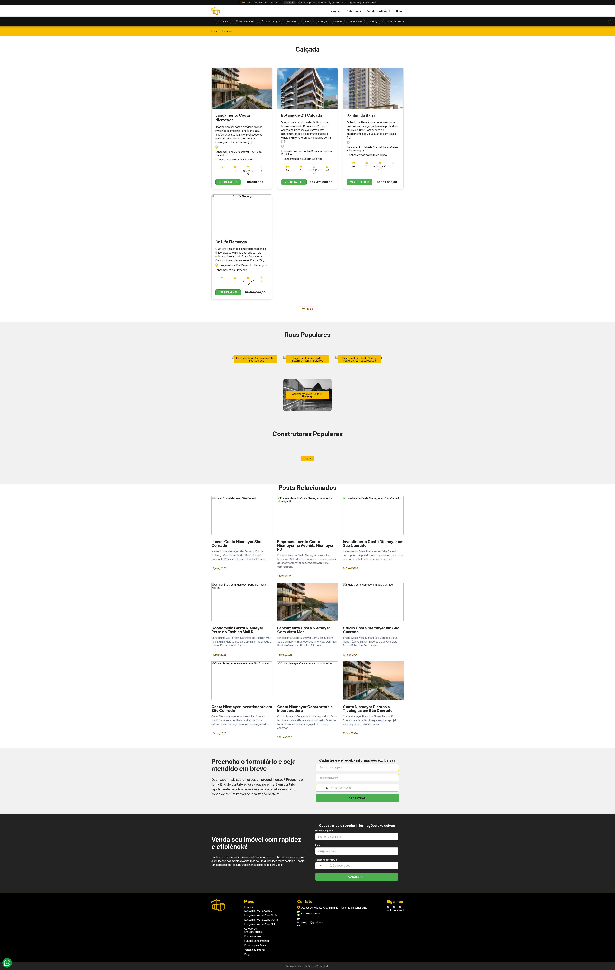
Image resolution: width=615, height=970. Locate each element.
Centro (294, 21)
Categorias (354, 11)
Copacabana (355, 21)
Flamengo (373, 21)
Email (318, 845)
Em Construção (253, 931)
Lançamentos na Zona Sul (259, 924)
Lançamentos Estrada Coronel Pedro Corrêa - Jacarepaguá (372, 149)
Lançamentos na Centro (258, 910)
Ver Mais (307, 309)
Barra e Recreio (247, 21)
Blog (399, 11)
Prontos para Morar (255, 945)
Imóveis (335, 11)
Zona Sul (225, 21)
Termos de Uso (294, 966)
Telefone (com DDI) (326, 859)
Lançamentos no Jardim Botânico (303, 158)
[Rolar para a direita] (610, 21)
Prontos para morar (398, 21)
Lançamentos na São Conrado (235, 159)
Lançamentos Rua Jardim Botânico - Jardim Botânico (306, 152)
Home (214, 31)
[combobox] (322, 787)
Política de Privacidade (317, 966)
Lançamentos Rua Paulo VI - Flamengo (242, 265)
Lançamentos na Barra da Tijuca (368, 154)
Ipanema (337, 21)
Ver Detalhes (228, 182)
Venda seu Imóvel (378, 11)
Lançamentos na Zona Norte (261, 915)
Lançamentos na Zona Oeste (261, 919)
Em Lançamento (253, 936)
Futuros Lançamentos (257, 940)
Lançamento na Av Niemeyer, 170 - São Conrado (238, 153)
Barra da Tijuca (273, 21)
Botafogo (322, 21)
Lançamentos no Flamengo (231, 269)
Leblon (307, 21)
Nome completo (324, 830)
